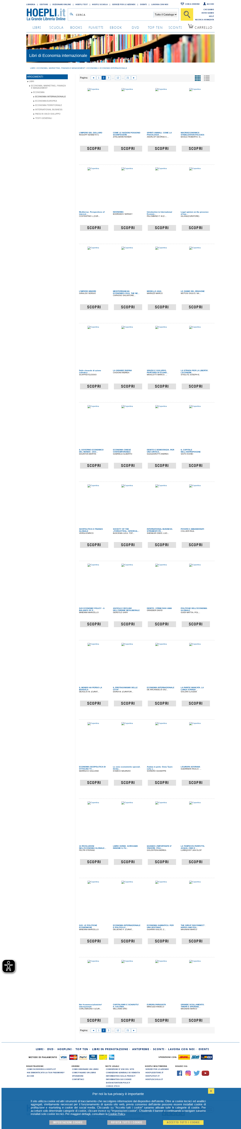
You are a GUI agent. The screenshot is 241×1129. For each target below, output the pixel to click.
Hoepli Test (82, 4)
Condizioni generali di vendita (123, 1072)
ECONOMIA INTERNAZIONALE (160, 687)
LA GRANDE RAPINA (122, 370)
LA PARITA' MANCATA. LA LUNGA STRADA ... (192, 688)
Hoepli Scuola (100, 4)
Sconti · (159, 1049)
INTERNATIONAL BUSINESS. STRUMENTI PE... (160, 530)
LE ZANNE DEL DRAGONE (193, 291)
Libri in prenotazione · (111, 1049)
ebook (116, 27)
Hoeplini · (65, 1049)
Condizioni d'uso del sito (120, 1069)
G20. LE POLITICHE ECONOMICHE (88, 926)
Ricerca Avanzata (204, 19)
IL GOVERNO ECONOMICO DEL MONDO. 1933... (91, 451)
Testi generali (43, 118)
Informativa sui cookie (119, 1079)
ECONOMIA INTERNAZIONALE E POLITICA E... (126, 926)
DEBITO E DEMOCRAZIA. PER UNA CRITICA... (160, 451)
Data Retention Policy (118, 1082)
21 (128, 77)
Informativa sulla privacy (120, 1076)
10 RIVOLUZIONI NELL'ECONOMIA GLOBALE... (92, 847)
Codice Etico (113, 1086)
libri (37, 27)
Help (211, 16)
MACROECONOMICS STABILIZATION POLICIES (192, 134)
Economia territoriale (48, 105)
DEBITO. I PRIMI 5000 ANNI (159, 608)
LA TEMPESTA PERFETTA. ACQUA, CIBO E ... (193, 847)
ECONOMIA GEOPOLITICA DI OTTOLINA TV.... (92, 768)
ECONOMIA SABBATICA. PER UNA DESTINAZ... (160, 926)
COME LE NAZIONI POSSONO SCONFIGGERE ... (126, 134)
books (76, 27)
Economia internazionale (50, 96)
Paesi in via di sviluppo (47, 114)
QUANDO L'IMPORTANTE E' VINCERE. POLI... (159, 847)
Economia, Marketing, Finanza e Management (48, 87)
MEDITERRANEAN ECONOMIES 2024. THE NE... (126, 292)
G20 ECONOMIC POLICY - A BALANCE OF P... (91, 609)
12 (118, 77)
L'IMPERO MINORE (87, 291)
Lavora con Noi (159, 4)
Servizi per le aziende (124, 4)
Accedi (210, 4)
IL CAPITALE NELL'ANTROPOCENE (191, 451)
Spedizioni (77, 1076)
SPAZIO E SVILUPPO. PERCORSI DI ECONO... (158, 371)
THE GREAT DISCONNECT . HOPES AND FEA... (193, 926)
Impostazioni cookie (68, 1122)
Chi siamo (209, 9)
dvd (135, 27)
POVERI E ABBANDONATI (192, 529)
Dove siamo (208, 13)
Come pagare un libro (84, 1072)
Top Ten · (83, 1049)
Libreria (30, 4)
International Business (48, 109)
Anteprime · (141, 1049)
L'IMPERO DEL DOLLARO (90, 133)
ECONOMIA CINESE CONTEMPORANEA (122, 451)
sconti (175, 27)
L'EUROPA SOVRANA (190, 767)
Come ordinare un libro (85, 1069)
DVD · (51, 1049)
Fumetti (96, 27)
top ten (155, 27)
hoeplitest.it (153, 1076)
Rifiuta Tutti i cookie (126, 1122)
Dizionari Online (62, 4)
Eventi (143, 4)
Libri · (40, 1049)
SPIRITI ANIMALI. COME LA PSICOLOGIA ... (159, 134)
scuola (56, 27)
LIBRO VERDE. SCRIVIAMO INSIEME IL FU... (125, 847)
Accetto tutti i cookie (183, 1122)
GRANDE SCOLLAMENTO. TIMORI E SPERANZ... (192, 1006)
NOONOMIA (118, 212)
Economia (38, 92)
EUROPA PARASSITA (156, 1005)
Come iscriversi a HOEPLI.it (41, 1069)
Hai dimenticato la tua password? (46, 1072)
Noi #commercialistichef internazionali (90, 1006)
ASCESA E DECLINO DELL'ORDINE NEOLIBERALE (126, 609)
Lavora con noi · (182, 1049)
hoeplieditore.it (154, 1072)
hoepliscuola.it (154, 1079)
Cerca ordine (192, 4)
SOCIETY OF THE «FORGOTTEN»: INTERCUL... (126, 530)
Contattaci (78, 1079)
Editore (44, 4)
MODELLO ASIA (154, 291)
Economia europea (46, 101)
